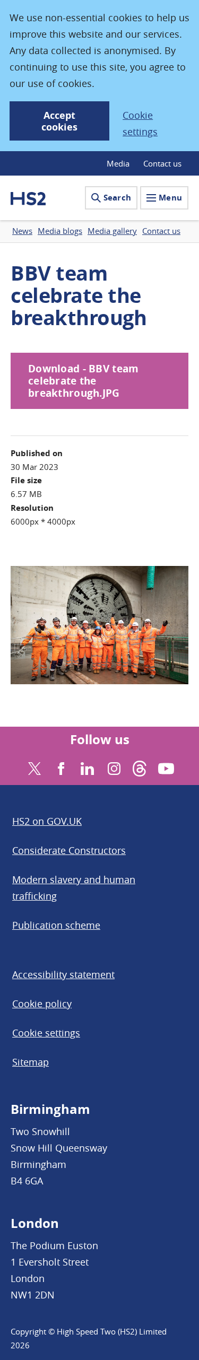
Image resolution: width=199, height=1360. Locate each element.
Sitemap (30, 1062)
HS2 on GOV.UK (47, 821)
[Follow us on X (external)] (33, 767)
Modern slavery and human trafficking (73, 887)
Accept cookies (59, 121)
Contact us (162, 163)
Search (117, 197)
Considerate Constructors (69, 850)
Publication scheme (56, 925)
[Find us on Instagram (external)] (113, 767)
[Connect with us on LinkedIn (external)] (86, 767)
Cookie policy (42, 1003)
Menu (170, 197)
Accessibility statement (63, 974)
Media (118, 163)
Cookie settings (140, 123)
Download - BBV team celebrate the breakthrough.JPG (83, 381)
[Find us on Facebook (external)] (60, 767)
